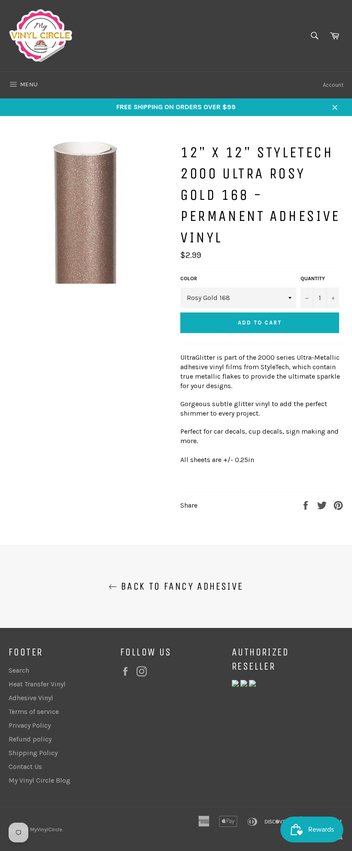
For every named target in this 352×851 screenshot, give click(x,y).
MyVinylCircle (46, 829)
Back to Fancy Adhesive (180, 586)
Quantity (312, 279)
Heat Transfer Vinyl (37, 684)
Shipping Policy (33, 753)
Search (19, 670)
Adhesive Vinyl (31, 698)
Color (188, 279)
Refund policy (30, 739)
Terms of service (34, 711)
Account (333, 85)
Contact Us (25, 766)
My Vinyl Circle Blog (39, 780)
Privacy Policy (30, 725)
